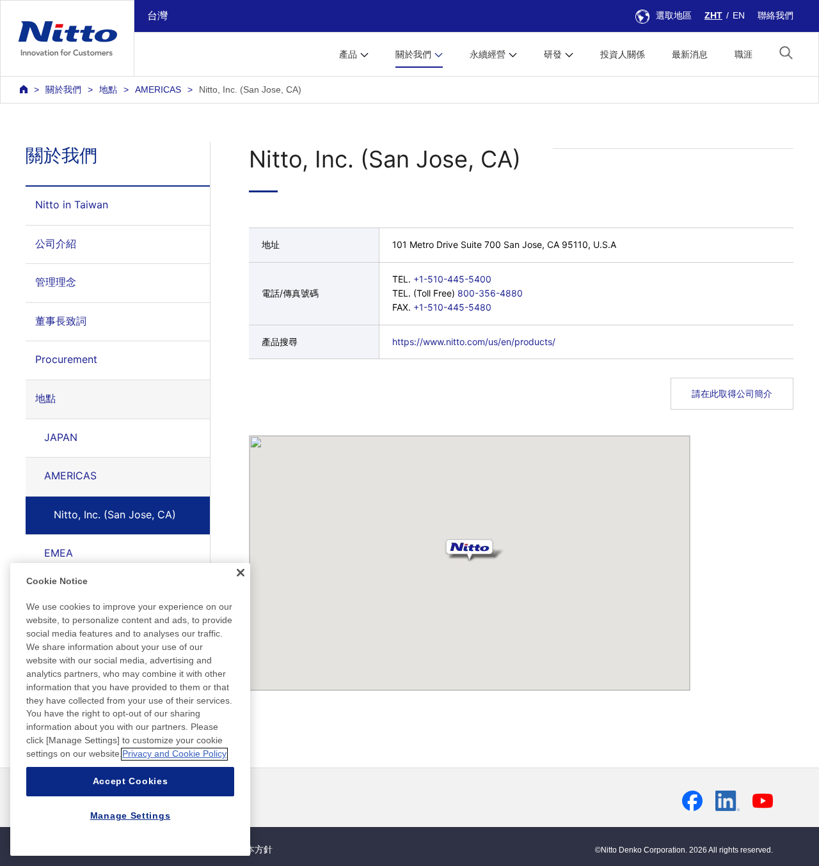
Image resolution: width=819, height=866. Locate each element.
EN (739, 15)
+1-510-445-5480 (452, 307)
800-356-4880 (490, 293)
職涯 (743, 54)
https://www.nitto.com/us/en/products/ (473, 341)
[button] (786, 53)
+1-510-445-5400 (452, 279)
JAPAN (60, 437)
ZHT (713, 15)
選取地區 (674, 15)
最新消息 (690, 54)
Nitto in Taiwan (71, 204)
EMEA (58, 552)
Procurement (66, 359)
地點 (108, 89)
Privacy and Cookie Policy (174, 754)
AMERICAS (158, 89)
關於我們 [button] (413, 54)
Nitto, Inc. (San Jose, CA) (115, 514)
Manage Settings (130, 816)
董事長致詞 (60, 320)
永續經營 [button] (487, 54)
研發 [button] (553, 54)
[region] (130, 709)
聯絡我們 (775, 15)
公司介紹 (55, 243)
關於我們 (63, 89)
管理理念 (55, 281)
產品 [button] (348, 54)
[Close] (241, 573)
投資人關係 (622, 54)
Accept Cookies (130, 782)
